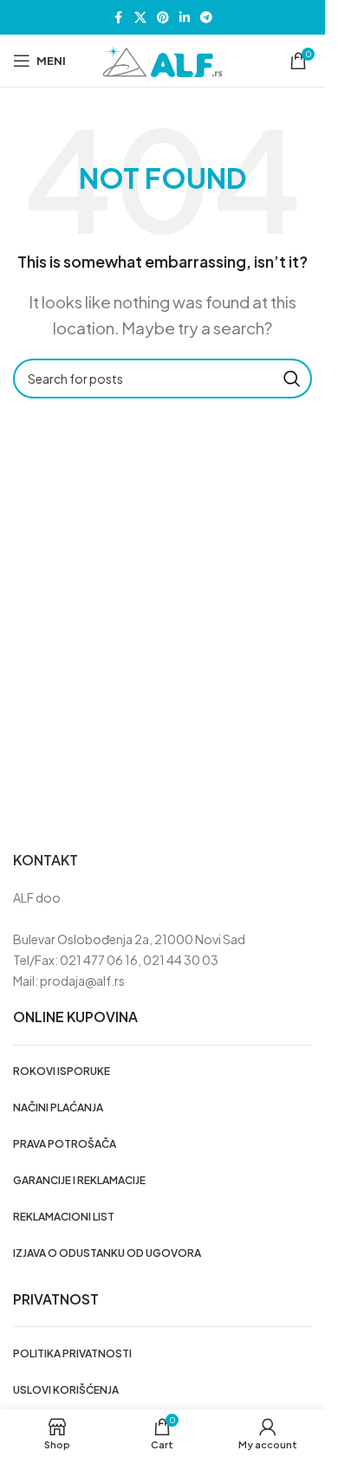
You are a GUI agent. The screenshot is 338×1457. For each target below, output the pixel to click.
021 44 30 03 (180, 960)
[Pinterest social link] (163, 17)
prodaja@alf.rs (82, 980)
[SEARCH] (292, 378)
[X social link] (140, 17)
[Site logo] (163, 58)
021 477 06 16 (99, 960)
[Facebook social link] (118, 17)
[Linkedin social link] (184, 17)
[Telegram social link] (206, 17)
